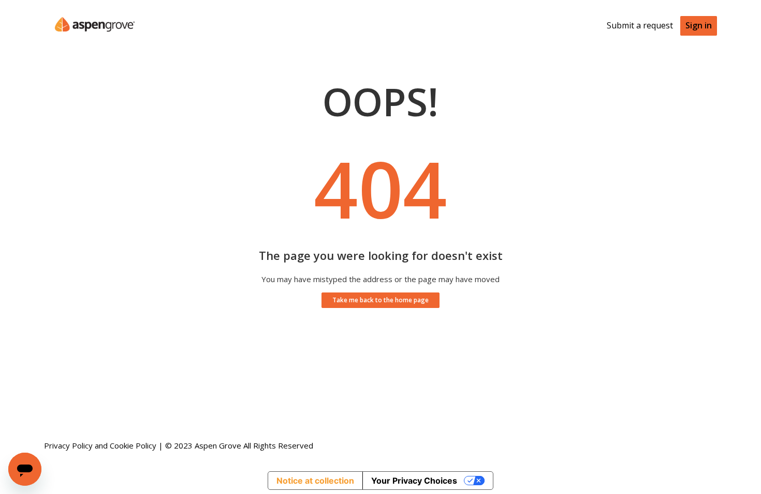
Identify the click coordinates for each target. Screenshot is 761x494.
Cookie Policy (133, 445)
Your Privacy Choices (414, 480)
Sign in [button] (698, 25)
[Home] (94, 39)
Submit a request (640, 25)
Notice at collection (315, 480)
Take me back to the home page (380, 300)
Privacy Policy (68, 445)
